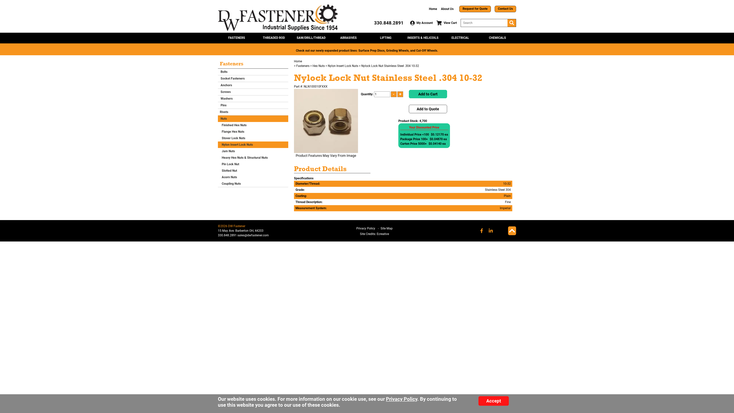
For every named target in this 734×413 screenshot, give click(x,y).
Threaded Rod (274, 38)
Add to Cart (428, 94)
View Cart (450, 23)
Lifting (385, 38)
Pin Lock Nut (230, 164)
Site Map (387, 228)
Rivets (224, 112)
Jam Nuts (228, 151)
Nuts (223, 118)
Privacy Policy (365, 228)
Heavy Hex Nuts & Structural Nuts (245, 157)
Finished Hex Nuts (234, 125)
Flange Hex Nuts (233, 131)
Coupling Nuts (231, 183)
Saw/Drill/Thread (311, 38)
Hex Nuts (319, 66)
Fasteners (236, 38)
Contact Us (505, 9)
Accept (493, 401)
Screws (225, 92)
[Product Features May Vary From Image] (326, 121)
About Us (447, 9)
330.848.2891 (389, 23)
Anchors (226, 85)
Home (433, 9)
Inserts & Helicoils (422, 38)
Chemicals (497, 38)
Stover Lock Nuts (233, 138)
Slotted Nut (229, 170)
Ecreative (383, 234)
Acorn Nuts (229, 177)
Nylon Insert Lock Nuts (237, 144)
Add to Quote (428, 109)
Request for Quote (475, 9)
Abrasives (348, 38)
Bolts (223, 72)
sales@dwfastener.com (253, 235)
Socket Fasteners (232, 78)
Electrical (460, 38)
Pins (223, 105)
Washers (226, 98)
